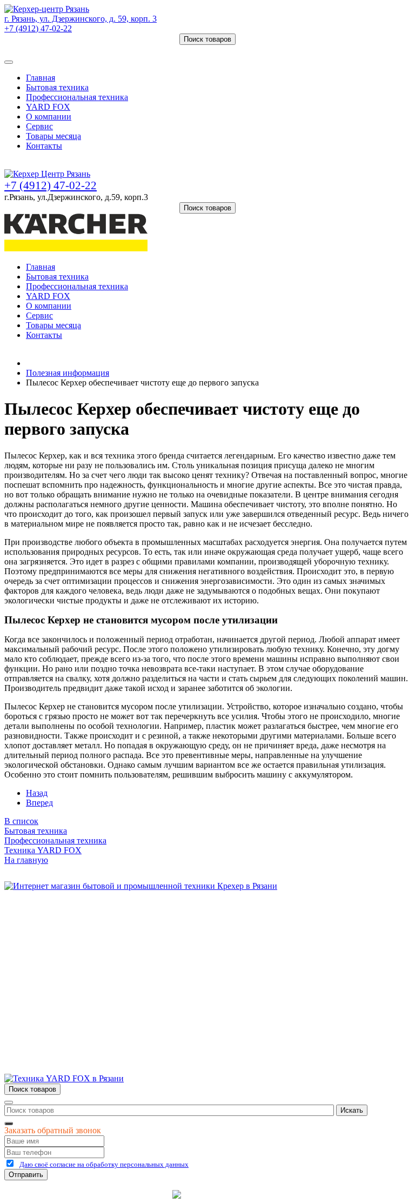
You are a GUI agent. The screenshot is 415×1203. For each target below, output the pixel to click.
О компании (48, 116)
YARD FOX (48, 106)
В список (21, 821)
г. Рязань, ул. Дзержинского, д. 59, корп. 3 (80, 18)
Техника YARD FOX (43, 850)
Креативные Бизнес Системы (115, 1194)
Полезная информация (67, 372)
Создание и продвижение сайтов (293, 1194)
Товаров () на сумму (55, 49)
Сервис (39, 126)
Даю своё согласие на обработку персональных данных (104, 1164)
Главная (40, 77)
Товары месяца (53, 136)
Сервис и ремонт (57, 946)
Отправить (26, 1175)
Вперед (39, 802)
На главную (26, 860)
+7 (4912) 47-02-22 (38, 28)
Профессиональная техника (77, 97)
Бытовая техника (57, 87)
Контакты (44, 145)
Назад (37, 792)
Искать (351, 1110)
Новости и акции (58, 955)
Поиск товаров (207, 39)
